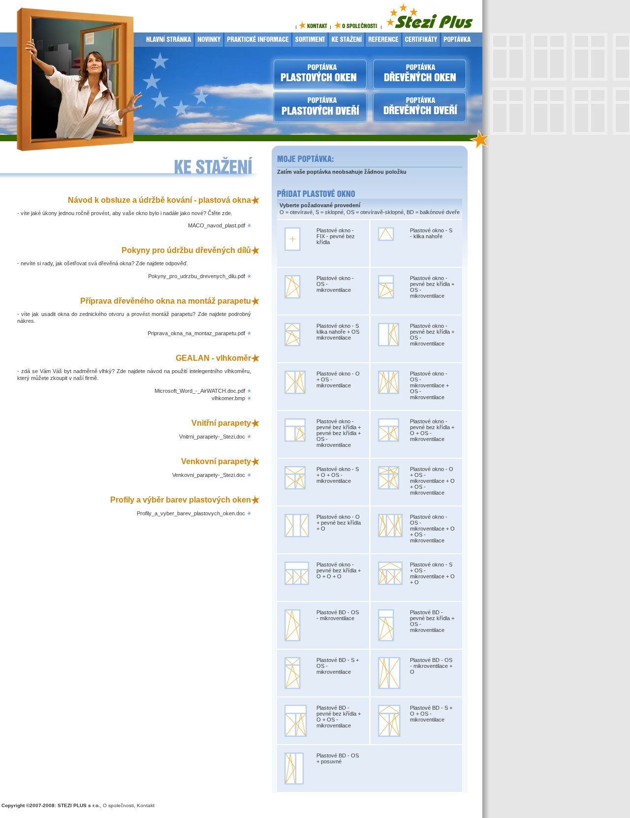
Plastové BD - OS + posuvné (337, 758)
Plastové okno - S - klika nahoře (431, 233)
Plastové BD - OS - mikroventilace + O (431, 666)
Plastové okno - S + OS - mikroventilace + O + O (432, 573)
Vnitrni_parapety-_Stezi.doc (212, 437)
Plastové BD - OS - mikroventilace (337, 615)
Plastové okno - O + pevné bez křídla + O (338, 523)
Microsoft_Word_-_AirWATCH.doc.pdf (200, 391)
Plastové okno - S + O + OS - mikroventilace (337, 475)
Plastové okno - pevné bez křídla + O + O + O (338, 570)
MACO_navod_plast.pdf (216, 225)
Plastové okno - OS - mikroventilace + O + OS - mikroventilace (432, 528)
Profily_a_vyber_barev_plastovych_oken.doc (191, 513)
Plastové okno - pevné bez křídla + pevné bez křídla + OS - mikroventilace (338, 433)
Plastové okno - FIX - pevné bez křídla (335, 236)
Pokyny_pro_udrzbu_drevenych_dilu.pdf (196, 276)
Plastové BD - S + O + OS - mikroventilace (431, 714)
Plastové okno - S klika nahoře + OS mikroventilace (337, 332)
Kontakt (146, 805)
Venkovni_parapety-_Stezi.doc (208, 475)
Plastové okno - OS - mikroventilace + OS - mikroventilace (429, 385)
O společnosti (118, 805)
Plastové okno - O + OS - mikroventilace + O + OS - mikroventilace (432, 481)
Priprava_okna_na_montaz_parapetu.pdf (196, 333)
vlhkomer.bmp (228, 398)
